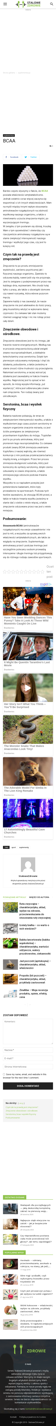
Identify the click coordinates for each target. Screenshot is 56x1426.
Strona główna (9, 72)
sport (13, 847)
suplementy (24, 847)
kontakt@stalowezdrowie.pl (39, 1408)
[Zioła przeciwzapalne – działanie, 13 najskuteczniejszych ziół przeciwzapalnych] (10, 1324)
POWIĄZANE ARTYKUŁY (14, 897)
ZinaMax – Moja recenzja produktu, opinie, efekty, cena (33, 994)
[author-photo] (28, 872)
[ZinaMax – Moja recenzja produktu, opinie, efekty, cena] (10, 993)
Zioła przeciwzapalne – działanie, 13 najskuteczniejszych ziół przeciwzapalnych (36, 1323)
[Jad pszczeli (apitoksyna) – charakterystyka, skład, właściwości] (10, 964)
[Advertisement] (28, 39)
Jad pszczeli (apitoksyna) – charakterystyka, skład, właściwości (35, 964)
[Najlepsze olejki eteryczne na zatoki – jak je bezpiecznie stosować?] (10, 1224)
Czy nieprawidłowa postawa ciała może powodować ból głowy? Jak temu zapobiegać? (36, 1238)
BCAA (45, 190)
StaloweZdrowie (28, 875)
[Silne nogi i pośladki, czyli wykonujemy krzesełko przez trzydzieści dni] (10, 1279)
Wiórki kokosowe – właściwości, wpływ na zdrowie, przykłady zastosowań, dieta (36, 1308)
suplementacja (24, 72)
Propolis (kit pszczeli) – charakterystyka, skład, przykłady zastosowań (32, 979)
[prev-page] (25, 1005)
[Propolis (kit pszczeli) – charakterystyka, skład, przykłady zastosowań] (10, 979)
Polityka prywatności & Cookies (32, 1417)
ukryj (21, 1103)
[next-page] (30, 1005)
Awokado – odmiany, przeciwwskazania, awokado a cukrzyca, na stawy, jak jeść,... (35, 1263)
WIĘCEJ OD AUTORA (39, 897)
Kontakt (13, 1417)
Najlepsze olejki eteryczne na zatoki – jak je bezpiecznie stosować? (35, 1223)
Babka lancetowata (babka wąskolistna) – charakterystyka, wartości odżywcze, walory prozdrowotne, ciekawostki (35, 946)
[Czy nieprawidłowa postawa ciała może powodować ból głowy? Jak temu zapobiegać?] (10, 1239)
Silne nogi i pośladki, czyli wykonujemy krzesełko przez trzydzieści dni (34, 1278)
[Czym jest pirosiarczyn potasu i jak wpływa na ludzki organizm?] (10, 1294)
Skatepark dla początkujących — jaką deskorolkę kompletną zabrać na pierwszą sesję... (35, 1208)
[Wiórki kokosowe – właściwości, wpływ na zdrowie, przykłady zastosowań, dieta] (10, 1309)
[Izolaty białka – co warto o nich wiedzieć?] (10, 928)
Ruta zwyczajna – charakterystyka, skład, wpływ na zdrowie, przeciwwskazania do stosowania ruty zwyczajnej (35, 910)
